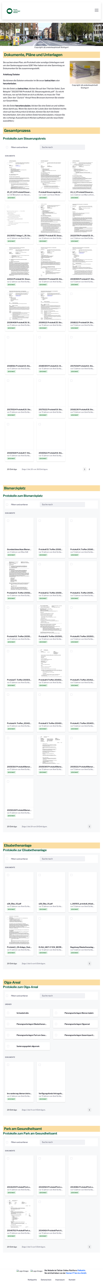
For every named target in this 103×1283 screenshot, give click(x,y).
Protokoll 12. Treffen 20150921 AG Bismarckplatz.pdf (51, 593)
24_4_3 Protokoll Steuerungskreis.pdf (82, 192)
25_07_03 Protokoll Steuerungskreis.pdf (19, 192)
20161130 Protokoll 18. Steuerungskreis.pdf (82, 409)
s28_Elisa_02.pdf (14, 904)
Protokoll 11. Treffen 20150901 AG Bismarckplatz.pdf (82, 593)
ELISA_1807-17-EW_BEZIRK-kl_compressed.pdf (51, 947)
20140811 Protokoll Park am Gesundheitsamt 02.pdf (82, 1187)
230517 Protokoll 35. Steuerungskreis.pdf (51, 235)
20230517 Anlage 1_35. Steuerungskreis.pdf (19, 235)
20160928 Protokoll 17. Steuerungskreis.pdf (19, 453)
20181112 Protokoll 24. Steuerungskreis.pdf (82, 322)
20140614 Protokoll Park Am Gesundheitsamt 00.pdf (51, 1230)
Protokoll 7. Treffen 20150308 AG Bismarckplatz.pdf (19, 680)
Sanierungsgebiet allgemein (28, 1046)
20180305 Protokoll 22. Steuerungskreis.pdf (51, 366)
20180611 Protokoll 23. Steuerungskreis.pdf (19, 366)
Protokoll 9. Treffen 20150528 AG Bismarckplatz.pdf (51, 636)
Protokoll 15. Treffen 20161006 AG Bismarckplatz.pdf (51, 549)
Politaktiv (81, 1270)
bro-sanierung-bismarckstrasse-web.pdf (19, 1093)
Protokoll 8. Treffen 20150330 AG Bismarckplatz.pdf (82, 636)
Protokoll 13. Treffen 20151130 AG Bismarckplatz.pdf (19, 593)
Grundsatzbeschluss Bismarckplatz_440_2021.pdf (19, 549)
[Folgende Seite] (94, 469)
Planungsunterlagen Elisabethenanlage (33, 1024)
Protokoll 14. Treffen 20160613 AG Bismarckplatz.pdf (82, 549)
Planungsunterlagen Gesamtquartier (80, 1035)
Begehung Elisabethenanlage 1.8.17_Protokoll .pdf (82, 947)
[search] (82, 147)
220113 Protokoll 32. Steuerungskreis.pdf (19, 279)
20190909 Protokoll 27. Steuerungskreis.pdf (82, 279)
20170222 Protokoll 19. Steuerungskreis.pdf (51, 409)
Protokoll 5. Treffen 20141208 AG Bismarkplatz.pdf (82, 680)
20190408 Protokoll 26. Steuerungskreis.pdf (19, 322)
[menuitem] (32, 1279)
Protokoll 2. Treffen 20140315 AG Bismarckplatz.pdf (82, 723)
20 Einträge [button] (13, 469)
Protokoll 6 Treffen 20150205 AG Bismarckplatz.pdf (51, 680)
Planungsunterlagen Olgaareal (77, 1024)
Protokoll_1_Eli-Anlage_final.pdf (19, 947)
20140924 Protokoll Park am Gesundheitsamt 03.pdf (51, 1187)
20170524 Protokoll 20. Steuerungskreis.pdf (19, 409)
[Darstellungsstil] (95, 147)
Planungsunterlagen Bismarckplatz (79, 1013)
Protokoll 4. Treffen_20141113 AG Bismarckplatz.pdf (19, 723)
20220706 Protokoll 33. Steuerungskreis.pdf (82, 235)
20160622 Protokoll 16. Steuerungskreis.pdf (51, 453)
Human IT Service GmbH (76, 1273)
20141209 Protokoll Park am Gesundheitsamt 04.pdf (19, 1187)
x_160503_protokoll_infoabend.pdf (82, 904)
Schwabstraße (23, 1013)
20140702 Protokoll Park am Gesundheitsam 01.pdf (19, 1230)
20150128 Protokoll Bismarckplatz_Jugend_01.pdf (19, 810)
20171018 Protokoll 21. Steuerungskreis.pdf (82, 366)
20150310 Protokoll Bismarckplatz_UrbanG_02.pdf (19, 767)
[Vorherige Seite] (79, 469)
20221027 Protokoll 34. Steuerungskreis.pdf (51, 279)
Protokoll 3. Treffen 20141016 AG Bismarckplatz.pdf (51, 723)
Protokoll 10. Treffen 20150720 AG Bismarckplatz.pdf (19, 636)
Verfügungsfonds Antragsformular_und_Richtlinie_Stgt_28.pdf (51, 1093)
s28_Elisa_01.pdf (46, 904)
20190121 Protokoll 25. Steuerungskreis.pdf (51, 322)
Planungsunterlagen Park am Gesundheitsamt (36, 1035)
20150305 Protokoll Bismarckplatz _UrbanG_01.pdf (51, 767)
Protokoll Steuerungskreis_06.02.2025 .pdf (51, 192)
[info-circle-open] (89, 147)
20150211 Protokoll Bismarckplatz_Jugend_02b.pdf (82, 767)
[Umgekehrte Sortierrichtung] (36, 147)
